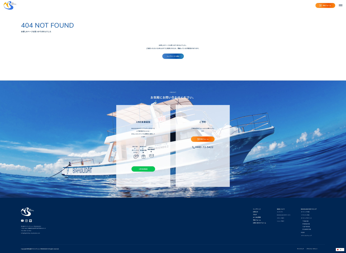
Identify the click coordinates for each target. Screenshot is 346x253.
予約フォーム (327, 5)
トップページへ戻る (173, 56)
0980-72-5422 (204, 147)
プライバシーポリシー (312, 248)
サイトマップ (300, 248)
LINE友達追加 (143, 169)
